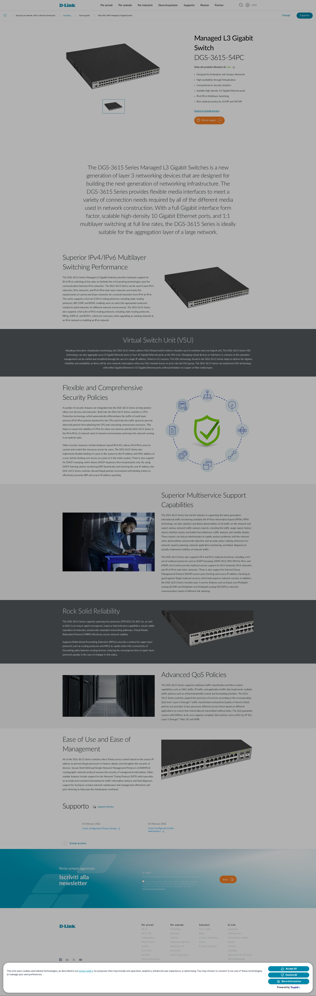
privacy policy (86, 971)
